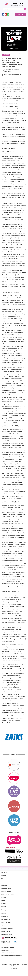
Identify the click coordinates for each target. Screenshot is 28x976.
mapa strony (14, 968)
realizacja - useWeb (14, 971)
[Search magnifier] (25, 9)
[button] (24, 18)
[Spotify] (8, 14)
